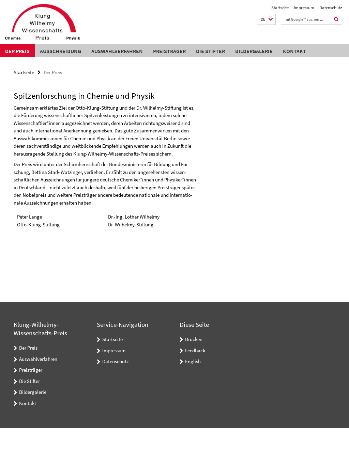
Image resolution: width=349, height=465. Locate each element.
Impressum (304, 8)
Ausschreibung (60, 51)
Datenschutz (330, 8)
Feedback (195, 350)
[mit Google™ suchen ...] (336, 19)
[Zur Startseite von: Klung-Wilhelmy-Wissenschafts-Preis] (42, 22)
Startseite (280, 8)
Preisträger (169, 51)
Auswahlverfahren (117, 51)
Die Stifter (210, 51)
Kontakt (294, 51)
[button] (266, 19)
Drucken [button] (193, 339)
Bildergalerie (254, 51)
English (193, 361)
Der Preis (17, 51)
